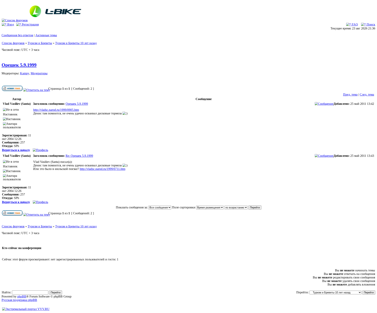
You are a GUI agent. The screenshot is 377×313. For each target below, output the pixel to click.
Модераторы (39, 73)
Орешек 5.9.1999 (19, 65)
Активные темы (46, 35)
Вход (10, 24)
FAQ (354, 24)
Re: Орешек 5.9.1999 (79, 155)
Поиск (370, 24)
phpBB (21, 296)
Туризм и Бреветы (40, 43)
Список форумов (13, 43)
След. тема (367, 94)
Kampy (24, 73)
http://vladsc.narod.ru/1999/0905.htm (56, 109)
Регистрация (30, 24)
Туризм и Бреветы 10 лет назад (76, 43)
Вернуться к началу (16, 150)
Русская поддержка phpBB (19, 300)
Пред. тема (350, 94)
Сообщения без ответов (17, 35)
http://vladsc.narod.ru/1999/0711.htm (102, 169)
